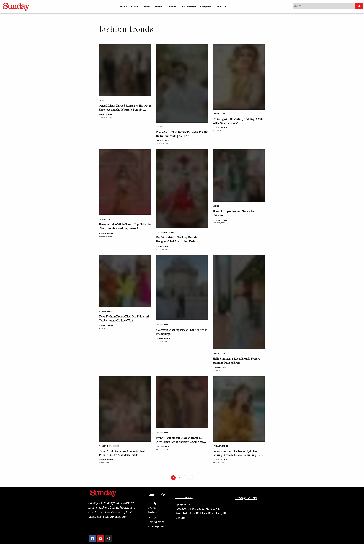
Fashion (158, 6)
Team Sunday (106, 114)
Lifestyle (173, 6)
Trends (223, 114)
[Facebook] (92, 537)
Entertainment (191, 6)
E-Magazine (207, 6)
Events (146, 6)
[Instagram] (108, 537)
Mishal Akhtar (221, 128)
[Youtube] (100, 537)
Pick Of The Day (105, 445)
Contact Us (223, 6)
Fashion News (169, 232)
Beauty (132, 6)
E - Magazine (156, 525)
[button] (134, 6)
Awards (121, 6)
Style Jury (217, 445)
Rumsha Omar (163, 141)
